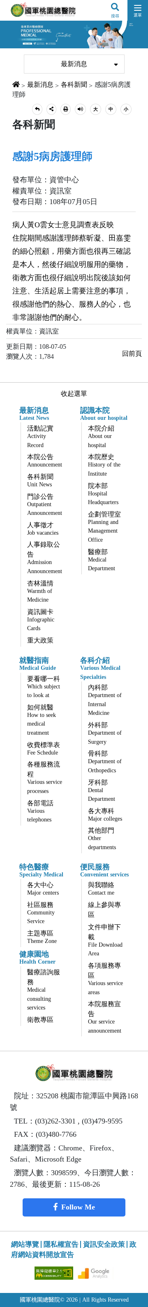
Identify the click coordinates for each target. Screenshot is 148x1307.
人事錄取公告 (44, 557)
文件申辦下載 (105, 940)
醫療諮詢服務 (43, 990)
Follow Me (78, 1207)
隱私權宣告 (61, 1244)
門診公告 (44, 505)
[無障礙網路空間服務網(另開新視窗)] (55, 1272)
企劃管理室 (104, 527)
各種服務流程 (44, 777)
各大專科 (105, 814)
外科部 (105, 733)
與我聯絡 (101, 888)
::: (18, 49)
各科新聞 (74, 84)
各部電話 (40, 811)
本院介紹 (101, 436)
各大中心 (43, 888)
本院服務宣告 (104, 1017)
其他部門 (102, 838)
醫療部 (101, 560)
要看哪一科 (43, 687)
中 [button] (111, 109)
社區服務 (41, 913)
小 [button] (126, 109)
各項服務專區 (105, 978)
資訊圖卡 (40, 620)
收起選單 (74, 393)
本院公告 (44, 460)
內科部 (105, 700)
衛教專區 (40, 1019)
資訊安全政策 (104, 1244)
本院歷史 (104, 465)
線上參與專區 (104, 909)
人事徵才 (42, 528)
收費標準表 (43, 748)
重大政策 (40, 640)
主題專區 (42, 937)
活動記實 (40, 436)
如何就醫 (41, 720)
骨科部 (105, 762)
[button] (37, 109)
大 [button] (95, 109)
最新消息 (74, 63)
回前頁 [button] (132, 353)
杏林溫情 (40, 591)
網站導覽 (25, 1244)
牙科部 (101, 790)
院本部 (103, 494)
